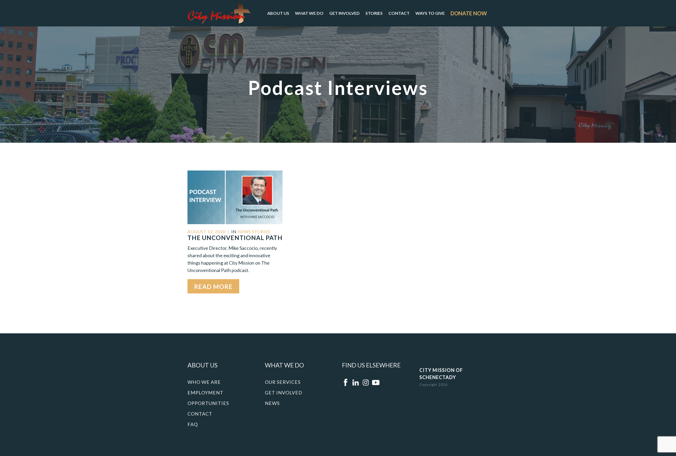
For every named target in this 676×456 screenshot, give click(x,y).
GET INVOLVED (344, 13)
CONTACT (399, 13)
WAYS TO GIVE (430, 13)
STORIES (374, 13)
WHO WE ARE (204, 382)
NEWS (272, 403)
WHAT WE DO (309, 13)
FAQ (192, 424)
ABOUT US (278, 13)
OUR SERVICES (283, 382)
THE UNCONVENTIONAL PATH (235, 237)
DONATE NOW (468, 13)
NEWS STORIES (254, 231)
